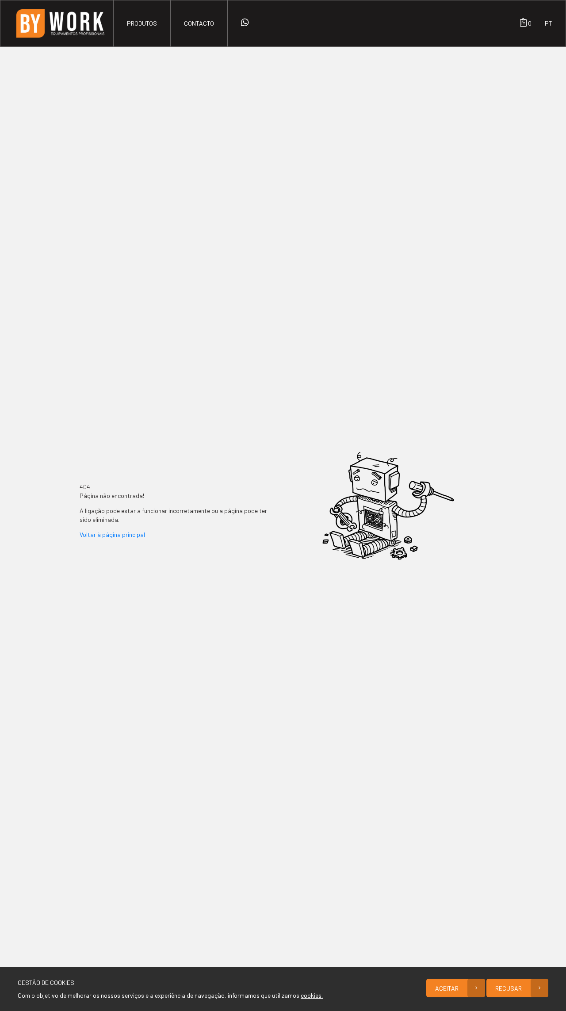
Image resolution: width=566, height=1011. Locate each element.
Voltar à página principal (112, 534)
